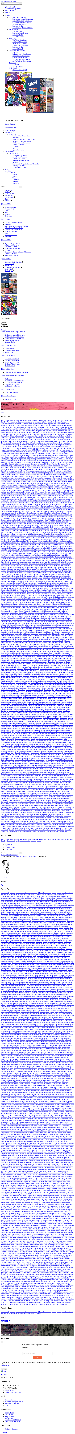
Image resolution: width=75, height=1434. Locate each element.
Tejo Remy (24, 597)
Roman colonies (17, 565)
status (49, 658)
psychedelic (69, 803)
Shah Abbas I (46, 698)
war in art (7, 506)
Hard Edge (21, 474)
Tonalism (3, 779)
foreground (7, 558)
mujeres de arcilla (41, 747)
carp (50, 709)
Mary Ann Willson (32, 828)
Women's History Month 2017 (56, 459)
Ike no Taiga (9, 735)
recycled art (25, 501)
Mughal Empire (29, 502)
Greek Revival (33, 543)
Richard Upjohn (6, 656)
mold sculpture (17, 621)
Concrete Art (46, 499)
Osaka (55, 768)
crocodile (36, 705)
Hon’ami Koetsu (43, 667)
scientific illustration (58, 625)
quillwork (32, 576)
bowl (54, 796)
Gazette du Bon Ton (30, 581)
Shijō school (33, 649)
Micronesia (15, 775)
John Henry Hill (37, 641)
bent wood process (37, 721)
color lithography (62, 466)
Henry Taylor (55, 677)
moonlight (57, 532)
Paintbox (68, 593)
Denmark (61, 697)
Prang (12, 753)
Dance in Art (57, 628)
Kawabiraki (41, 670)
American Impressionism (48, 424)
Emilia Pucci (34, 655)
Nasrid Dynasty (25, 753)
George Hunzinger (6, 597)
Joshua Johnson (26, 541)
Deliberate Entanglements (31, 669)
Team (14, 178)
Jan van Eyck (32, 504)
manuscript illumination (65, 438)
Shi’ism (66, 700)
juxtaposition (19, 592)
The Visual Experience (19, 40)
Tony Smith (14, 681)
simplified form (26, 602)
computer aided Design (8, 660)
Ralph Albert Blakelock (42, 805)
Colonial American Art (19, 490)
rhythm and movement (28, 550)
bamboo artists (68, 488)
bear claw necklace (59, 595)
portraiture (37, 424)
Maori (9, 718)
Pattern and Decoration (13, 583)
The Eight (46, 469)
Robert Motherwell (33, 614)
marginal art (44, 795)
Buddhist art (50, 751)
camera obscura (58, 630)
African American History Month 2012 (33, 537)
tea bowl (18, 635)
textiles (35, 436)
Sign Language (45, 826)
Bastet (3, 742)
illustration (36, 455)
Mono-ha (21, 751)
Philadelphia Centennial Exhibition (57, 590)
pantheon (10, 814)
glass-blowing (20, 586)
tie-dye (15, 639)
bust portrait (14, 495)
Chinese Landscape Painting (30, 630)
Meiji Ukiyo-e (14, 590)
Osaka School (11, 716)
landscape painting (56, 425)
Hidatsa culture (5, 590)
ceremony (34, 541)
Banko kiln (65, 784)
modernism (35, 432)
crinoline (39, 513)
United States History (55, 520)
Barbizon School (51, 604)
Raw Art (26, 795)
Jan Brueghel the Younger (47, 712)
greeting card (58, 670)
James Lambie (63, 749)
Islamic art (65, 424)
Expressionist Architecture (29, 789)
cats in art (58, 740)
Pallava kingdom (46, 742)
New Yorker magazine (53, 651)
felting (31, 639)
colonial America (55, 700)
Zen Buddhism (5, 443)
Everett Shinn (68, 809)
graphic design (30, 429)
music (63, 515)
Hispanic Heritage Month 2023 (36, 592)
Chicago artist (33, 606)
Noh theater (66, 711)
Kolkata (62, 709)
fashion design (5, 439)
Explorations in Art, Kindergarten (22, 19)
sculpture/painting (24, 739)
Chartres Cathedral (47, 756)
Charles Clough (55, 613)
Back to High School (8, 355)
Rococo (26, 445)
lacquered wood (53, 697)
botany (61, 739)
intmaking (29, 754)
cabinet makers (16, 754)
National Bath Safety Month (34, 690)
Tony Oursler (37, 635)
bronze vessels (65, 672)
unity (15, 485)
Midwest (23, 539)
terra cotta (49, 765)
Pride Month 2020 (57, 504)
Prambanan (63, 718)
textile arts (25, 462)
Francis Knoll (14, 613)
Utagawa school (67, 541)
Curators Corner (12, 571)
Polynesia (15, 718)
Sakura (65, 725)
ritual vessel (26, 672)
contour (7, 744)
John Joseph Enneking (32, 707)
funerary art (40, 438)
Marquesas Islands (35, 737)
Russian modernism (37, 534)
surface (67, 516)
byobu (7, 530)
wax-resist (42, 761)
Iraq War (34, 555)
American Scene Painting (65, 606)
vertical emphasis (14, 658)
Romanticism (13, 441)
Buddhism (19, 446)
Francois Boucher (43, 620)
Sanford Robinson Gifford (58, 551)
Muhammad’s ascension (8, 686)
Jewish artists (5, 445)
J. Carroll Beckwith (63, 719)
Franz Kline (4, 756)
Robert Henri (63, 758)
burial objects (70, 639)
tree (72, 460)
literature (8, 527)
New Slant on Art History (44, 466)
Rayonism (8, 550)
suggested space (62, 642)
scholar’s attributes (15, 730)
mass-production (9, 784)
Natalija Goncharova (29, 714)
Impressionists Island (57, 810)
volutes (48, 621)
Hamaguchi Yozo (44, 600)
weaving (61, 455)
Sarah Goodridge (44, 828)
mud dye (62, 761)
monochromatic (62, 497)
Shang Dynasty (26, 522)
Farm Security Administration (50, 583)
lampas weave (35, 753)
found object (14, 469)
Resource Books (17, 26)
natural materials (46, 635)
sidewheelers (11, 625)
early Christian (19, 784)
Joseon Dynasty (49, 506)
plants (57, 607)
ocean (11, 595)
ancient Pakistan (19, 767)
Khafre (48, 816)
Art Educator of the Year (54, 779)
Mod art (7, 753)
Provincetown (5, 536)
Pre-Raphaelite (36, 525)
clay (34, 660)
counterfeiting (39, 726)
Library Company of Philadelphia (41, 723)
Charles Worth (12, 765)
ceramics (23, 422)
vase (33, 602)
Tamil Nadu (19, 742)
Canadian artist (38, 567)
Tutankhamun (62, 770)
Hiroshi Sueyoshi (64, 793)
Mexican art (41, 518)
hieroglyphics (27, 487)
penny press (68, 637)
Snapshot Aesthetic (26, 488)
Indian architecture (43, 555)
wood (9, 681)
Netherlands (68, 515)
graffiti (20, 634)
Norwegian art (46, 536)
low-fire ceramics (26, 662)
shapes (3, 497)
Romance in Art (28, 607)
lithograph (69, 459)
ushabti (49, 802)
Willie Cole (17, 560)
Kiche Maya (29, 793)
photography (16, 422)
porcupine (41, 639)
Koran (38, 800)
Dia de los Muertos (16, 712)
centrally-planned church (38, 784)
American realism (14, 434)
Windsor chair (15, 744)
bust (65, 599)
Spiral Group (28, 483)
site (25, 735)
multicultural (46, 578)
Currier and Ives (31, 625)
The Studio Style (29, 611)
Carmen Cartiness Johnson (42, 677)
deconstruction (61, 768)
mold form (23, 812)
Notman (71, 819)
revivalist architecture (15, 823)
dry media (10, 770)
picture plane (29, 474)
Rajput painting (61, 518)
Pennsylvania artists (44, 807)
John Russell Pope (25, 723)
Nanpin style (10, 739)
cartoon (67, 674)
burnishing (19, 672)
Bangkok (42, 621)
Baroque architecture (19, 604)
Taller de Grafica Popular (32, 571)
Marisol (21, 821)
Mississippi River (20, 625)
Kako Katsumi (10, 672)
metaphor (34, 807)
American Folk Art (19, 532)
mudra (44, 751)
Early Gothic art (68, 756)
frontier (30, 691)
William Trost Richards (15, 782)
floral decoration (35, 586)
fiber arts (24, 425)
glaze (2, 639)
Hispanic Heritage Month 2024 (37, 779)
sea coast (40, 508)
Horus (19, 814)
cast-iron (14, 616)
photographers (5, 695)
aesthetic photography (39, 665)
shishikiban (56, 774)
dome (2, 669)
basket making (40, 674)
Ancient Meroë (19, 644)
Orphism (65, 494)
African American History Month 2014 (20, 756)
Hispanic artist (13, 464)
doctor (7, 648)
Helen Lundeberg (51, 660)
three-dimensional (47, 558)
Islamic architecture (18, 527)
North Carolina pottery (17, 795)
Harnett (46, 726)
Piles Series (41, 749)
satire (39, 453)
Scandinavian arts (68, 683)
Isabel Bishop (37, 821)
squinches (4, 702)
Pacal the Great (24, 700)
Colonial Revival (69, 753)
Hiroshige (62, 460)
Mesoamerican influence (63, 618)
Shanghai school (25, 628)
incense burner (31, 697)
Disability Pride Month (17, 651)
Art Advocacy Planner (19, 167)
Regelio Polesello (60, 772)
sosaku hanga (27, 473)
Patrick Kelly (5, 824)
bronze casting (14, 478)
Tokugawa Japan (25, 590)
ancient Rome (59, 487)
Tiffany (64, 714)
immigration (44, 683)
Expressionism (5, 448)
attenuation (4, 513)
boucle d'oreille (64, 765)
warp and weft (29, 663)
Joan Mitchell (69, 802)
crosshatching (33, 460)
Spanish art (65, 653)
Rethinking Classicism (30, 516)
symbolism (69, 441)
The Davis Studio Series (19, 42)
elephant (65, 695)
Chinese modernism (50, 576)
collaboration (39, 527)
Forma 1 (28, 807)
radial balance (12, 492)
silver (8, 807)
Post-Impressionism (23, 441)
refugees (30, 683)
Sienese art (14, 768)
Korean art (44, 429)
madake (69, 732)
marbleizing (15, 812)
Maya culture (12, 446)
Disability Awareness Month (9, 805)
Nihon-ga (30, 476)
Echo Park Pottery (19, 777)
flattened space (49, 585)
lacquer (61, 492)
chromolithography (20, 513)
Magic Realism (41, 590)
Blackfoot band (5, 821)
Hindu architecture (67, 592)
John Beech (49, 714)
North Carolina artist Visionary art (58, 691)
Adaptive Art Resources (19, 157)
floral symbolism (65, 569)
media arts (25, 548)
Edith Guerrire (53, 786)
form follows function (18, 558)
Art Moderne (51, 488)
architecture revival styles (51, 492)
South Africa (16, 627)
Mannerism (57, 511)
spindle (22, 744)
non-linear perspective (60, 732)
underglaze (4, 786)
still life (44, 422)
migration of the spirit (24, 802)
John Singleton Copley (53, 634)
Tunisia (10, 800)
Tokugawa (31, 726)
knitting (19, 639)
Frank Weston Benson (48, 550)
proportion (48, 623)
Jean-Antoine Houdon (45, 798)
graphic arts (49, 432)
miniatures (23, 467)
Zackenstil (8, 683)
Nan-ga (48, 539)
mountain (4, 557)
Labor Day (4, 446)
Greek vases (18, 772)
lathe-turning (25, 543)
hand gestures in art (68, 632)
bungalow (40, 809)
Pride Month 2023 (27, 814)
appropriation (10, 502)
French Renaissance (27, 695)
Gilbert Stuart (39, 553)
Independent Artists (46, 753)
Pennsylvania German (62, 782)
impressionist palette (16, 487)
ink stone (6, 730)
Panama (34, 548)
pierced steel (57, 800)
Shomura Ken (12, 786)
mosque (28, 588)
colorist (45, 467)
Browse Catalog (10, 124)
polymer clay (26, 686)
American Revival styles (34, 536)
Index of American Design (16, 707)
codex (24, 823)
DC (7, 723)
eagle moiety (12, 586)
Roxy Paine (9, 817)
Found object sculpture (67, 532)
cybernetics (61, 593)
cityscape (3, 504)
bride (24, 768)
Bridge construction (31, 716)
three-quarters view (35, 758)
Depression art (37, 718)
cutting (32, 620)
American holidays (49, 553)
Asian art (12, 420)
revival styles (54, 460)
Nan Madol (7, 775)
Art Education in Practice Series (22, 59)
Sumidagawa (49, 670)
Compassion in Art (23, 459)
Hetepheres (23, 816)
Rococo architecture (33, 621)
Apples (54, 544)
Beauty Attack (55, 534)
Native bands (51, 618)
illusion (64, 635)
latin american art (23, 438)
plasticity (12, 585)
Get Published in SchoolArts (21, 143)
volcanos (16, 770)
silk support (47, 609)
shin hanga (16, 455)
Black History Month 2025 (9, 803)
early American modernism (18, 448)
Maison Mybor (40, 714)
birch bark (48, 639)
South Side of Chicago (40, 658)
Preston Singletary (61, 485)
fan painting (16, 567)
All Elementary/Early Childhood (22, 28)
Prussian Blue (23, 613)
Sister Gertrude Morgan (30, 719)
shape (47, 478)
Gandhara (50, 732)
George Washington (66, 534)
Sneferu (17, 816)
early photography (54, 478)
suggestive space (31, 604)
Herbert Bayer (37, 751)
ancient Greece (9, 772)
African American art (44, 420)
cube (2, 697)
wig (53, 560)
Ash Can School (61, 448)
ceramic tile (36, 520)
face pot (51, 646)
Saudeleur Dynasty (39, 814)
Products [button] (7, 15)
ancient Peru (24, 480)
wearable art (21, 504)
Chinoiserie (9, 777)
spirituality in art (8, 525)
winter (54, 448)
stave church (57, 784)
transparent (56, 676)
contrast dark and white (55, 683)
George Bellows (17, 497)
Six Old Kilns (16, 809)
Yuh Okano (15, 574)
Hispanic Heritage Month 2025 (29, 831)
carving (59, 474)
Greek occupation (29, 767)
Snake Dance (39, 728)
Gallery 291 (35, 523)
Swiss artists (68, 506)
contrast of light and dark (25, 485)
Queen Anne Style (57, 753)
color (24, 429)
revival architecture (21, 579)
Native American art (28, 424)
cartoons (41, 543)
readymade (10, 560)
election (3, 777)
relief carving (11, 700)
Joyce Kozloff (50, 740)
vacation (40, 606)
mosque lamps (16, 721)
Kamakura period (64, 824)
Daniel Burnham (14, 723)
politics (3, 532)
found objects (11, 599)
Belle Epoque (48, 763)
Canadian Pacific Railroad (54, 819)
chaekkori (25, 730)
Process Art (61, 464)
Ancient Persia (31, 679)
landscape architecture (18, 511)
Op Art (22, 445)
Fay (20, 655)
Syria (71, 719)
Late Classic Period (16, 501)
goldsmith (67, 641)
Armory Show (40, 569)
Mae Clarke (4, 707)
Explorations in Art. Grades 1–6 (14, 337)
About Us (12, 173)
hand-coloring (45, 525)
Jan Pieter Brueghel (42, 746)
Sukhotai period (65, 621)
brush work (67, 469)
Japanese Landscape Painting (24, 457)
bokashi (17, 831)
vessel (51, 529)
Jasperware (17, 817)
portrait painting (39, 457)
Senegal (25, 684)
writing (51, 800)
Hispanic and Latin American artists (21, 431)
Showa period (39, 768)
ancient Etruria (5, 826)
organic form (27, 518)
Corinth (31, 772)
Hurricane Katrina (67, 693)
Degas (62, 723)
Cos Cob (27, 711)
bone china (34, 819)
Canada (30, 567)
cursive (44, 733)
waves (10, 632)
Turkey (32, 698)
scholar (69, 478)
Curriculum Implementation (20, 56)
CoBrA (47, 814)
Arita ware (41, 676)
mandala (27, 737)
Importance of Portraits (8, 467)
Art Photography (53, 523)
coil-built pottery (6, 593)
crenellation (47, 810)
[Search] (20, 187)
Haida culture (27, 555)
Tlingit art (38, 550)
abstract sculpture (38, 471)
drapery (15, 523)
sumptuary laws (16, 726)
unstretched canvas (6, 670)
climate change (10, 592)
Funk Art (46, 711)
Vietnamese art (50, 485)
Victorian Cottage (11, 690)
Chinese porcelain (13, 646)
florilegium (25, 606)
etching (53, 513)
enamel (65, 630)
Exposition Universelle (30, 709)
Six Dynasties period (14, 789)
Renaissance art (64, 453)
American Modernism (16, 429)
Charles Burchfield (16, 676)
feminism (68, 814)
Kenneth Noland (66, 578)
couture (48, 537)
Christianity (4, 604)
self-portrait (18, 436)
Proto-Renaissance (6, 737)
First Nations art (57, 431)
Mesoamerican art (25, 427)
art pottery (69, 467)
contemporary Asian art (52, 439)
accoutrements (29, 558)
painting (53, 420)
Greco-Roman (5, 578)
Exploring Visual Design (20, 33)
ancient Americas (45, 455)
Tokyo (55, 606)
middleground (60, 684)
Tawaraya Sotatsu (65, 667)
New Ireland (64, 751)
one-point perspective (26, 455)
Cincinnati (27, 781)
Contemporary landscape (8, 534)
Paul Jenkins (4, 555)
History (14, 176)
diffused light (68, 651)
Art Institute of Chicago (56, 599)
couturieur (67, 730)
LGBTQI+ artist (53, 427)
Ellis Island (36, 683)
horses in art (62, 525)
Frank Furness (62, 716)
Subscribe (15, 137)
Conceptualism (50, 480)
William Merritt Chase (52, 758)
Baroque (62, 439)
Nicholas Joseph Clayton (66, 807)
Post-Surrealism (41, 660)
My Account (10, 10)
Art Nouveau (44, 446)
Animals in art (5, 478)
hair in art (68, 567)
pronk (17, 691)
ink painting (46, 508)
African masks (40, 532)
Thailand (36, 618)
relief (29, 534)
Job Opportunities (10, 207)
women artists (5, 420)
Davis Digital (10, 7)
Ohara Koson (42, 830)
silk (62, 700)
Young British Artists (33, 546)
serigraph (44, 544)
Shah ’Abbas (22, 702)
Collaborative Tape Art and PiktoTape (16, 372)
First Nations (41, 441)
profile (43, 758)
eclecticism (43, 618)
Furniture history (62, 597)
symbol (15, 751)
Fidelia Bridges (56, 781)
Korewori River (10, 798)
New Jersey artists (53, 760)
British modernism (44, 495)
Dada (38, 488)
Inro (22, 726)
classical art (69, 495)
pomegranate (5, 823)
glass (45, 543)
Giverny (50, 628)
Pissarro (57, 564)
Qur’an (40, 578)
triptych (55, 593)
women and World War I (62, 602)
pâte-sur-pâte (21, 791)
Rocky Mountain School (50, 494)
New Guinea (19, 798)
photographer (53, 469)
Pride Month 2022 (67, 823)
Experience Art (17, 31)
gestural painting (65, 457)
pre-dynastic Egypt (41, 760)
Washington (55, 658)
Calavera (24, 712)
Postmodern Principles (31, 830)
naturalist (44, 574)
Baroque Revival (43, 655)
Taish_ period (48, 768)
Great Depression (26, 452)
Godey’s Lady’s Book (26, 704)
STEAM (35, 450)
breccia (54, 702)
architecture (57, 422)
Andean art (40, 497)
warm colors (14, 474)
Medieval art (9, 642)
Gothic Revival (5, 471)
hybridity (42, 831)
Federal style (40, 767)
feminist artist (37, 774)
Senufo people (51, 705)
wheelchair (63, 677)
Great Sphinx (41, 816)
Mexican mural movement (37, 564)
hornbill (30, 705)
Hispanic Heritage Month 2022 (58, 555)
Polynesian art (54, 737)
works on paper (59, 527)
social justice (22, 464)
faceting (44, 662)
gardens (58, 522)
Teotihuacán (62, 803)
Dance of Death (50, 791)
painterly (3, 460)
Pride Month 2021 (6, 627)
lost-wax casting (6, 796)
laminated (47, 721)
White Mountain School (40, 646)
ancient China (37, 648)
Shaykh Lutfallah (32, 702)
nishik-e (66, 600)
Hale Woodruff (51, 830)
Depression (4, 620)
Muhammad (65, 800)
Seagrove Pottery (53, 793)
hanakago (39, 733)
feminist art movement (14, 452)
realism (39, 422)
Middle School (13, 29)
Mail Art (21, 711)
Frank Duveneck (64, 681)
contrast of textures (35, 565)
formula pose (10, 641)
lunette (18, 800)
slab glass (9, 693)
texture (56, 445)
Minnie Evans (5, 795)
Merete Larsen (29, 677)
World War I (49, 516)
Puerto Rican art (13, 518)
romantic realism (16, 471)
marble (62, 583)
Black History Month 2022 (9, 674)
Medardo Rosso (55, 686)
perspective (4, 586)
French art (55, 464)
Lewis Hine (4, 572)
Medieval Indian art (35, 742)
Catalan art (63, 611)
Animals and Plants (61, 480)
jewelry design (5, 791)
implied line (61, 579)
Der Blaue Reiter (23, 649)
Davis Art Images (10, 130)
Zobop (56, 749)
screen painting (49, 487)
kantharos (40, 772)
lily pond (68, 746)
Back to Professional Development (13, 375)
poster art (3, 474)
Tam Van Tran (67, 747)
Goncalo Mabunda (26, 627)
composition (19, 660)
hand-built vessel (37, 662)
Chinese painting (59, 473)
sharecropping (5, 712)
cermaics (65, 669)
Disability (12, 830)
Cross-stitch (55, 723)
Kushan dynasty (18, 719)
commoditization (6, 728)
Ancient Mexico (16, 541)
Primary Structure (21, 614)
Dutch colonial (54, 621)
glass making (31, 812)
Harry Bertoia (5, 562)
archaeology (16, 637)
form (71, 457)
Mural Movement (13, 581)
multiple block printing (30, 670)
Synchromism (33, 495)
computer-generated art (65, 572)
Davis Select (12, 63)
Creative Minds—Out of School (14, 338)
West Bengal (56, 709)
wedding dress (46, 513)
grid (26, 504)
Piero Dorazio (14, 807)
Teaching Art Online (18, 166)
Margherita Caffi (51, 632)
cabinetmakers (14, 536)
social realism (66, 450)
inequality (53, 588)
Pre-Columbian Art (54, 467)
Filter (2, 412)
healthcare (17, 539)
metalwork (24, 450)
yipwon (26, 798)
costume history (22, 765)
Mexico (26, 453)
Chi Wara (4, 560)
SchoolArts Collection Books (21, 141)
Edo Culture (45, 737)
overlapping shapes (61, 581)
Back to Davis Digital (9, 396)
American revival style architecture (29, 681)
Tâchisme (69, 635)
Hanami (70, 725)
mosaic (60, 494)
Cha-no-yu (19, 733)
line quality (61, 495)
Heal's (52, 649)
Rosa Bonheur (61, 705)
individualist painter (7, 628)
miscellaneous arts (15, 424)
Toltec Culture (19, 830)
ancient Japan (59, 600)
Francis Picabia (41, 625)
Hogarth (69, 737)
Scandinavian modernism (32, 616)
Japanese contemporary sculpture (11, 630)
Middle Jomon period (64, 660)
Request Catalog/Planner (13, 9)
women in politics (47, 774)
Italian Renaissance (67, 628)
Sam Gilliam (44, 520)
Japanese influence (37, 588)
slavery (3, 502)
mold (43, 642)
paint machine (59, 816)
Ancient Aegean (59, 674)
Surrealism (62, 441)
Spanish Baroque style (19, 632)
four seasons (9, 499)
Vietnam (16, 642)
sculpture (66, 420)
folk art (46, 436)
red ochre (14, 705)
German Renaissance (18, 620)
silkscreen (36, 490)
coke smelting (20, 716)
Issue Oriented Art (46, 453)
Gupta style (44, 616)
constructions (8, 639)
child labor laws (48, 606)
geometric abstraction (49, 509)
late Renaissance (6, 483)
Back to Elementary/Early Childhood (13, 332)
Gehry (13, 760)
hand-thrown (31, 760)
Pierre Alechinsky (29, 824)
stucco (17, 700)
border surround (38, 695)
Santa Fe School (6, 516)
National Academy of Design (22, 693)
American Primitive (14, 488)
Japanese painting (12, 460)
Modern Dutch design (7, 714)
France (19, 522)
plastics (3, 642)
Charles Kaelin (30, 632)
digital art (26, 506)
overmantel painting (7, 655)
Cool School (12, 614)
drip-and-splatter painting (43, 823)
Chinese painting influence (29, 578)
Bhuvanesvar (56, 742)
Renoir (52, 600)
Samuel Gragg (55, 718)
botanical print (5, 606)
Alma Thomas (34, 557)
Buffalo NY (43, 732)
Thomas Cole (46, 551)
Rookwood (14, 506)
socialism (13, 653)
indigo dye (19, 761)
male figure (15, 481)
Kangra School (44, 735)
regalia (25, 697)
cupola (53, 656)
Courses (14, 52)
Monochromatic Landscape (18, 476)
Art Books (15, 64)
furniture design (40, 439)
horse (40, 698)
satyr (35, 772)
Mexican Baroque (26, 740)
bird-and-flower (17, 553)
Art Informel (26, 497)
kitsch (66, 726)
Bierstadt (17, 753)
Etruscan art (13, 826)
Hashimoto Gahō (16, 593)
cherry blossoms (6, 726)
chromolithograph (20, 551)
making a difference (43, 649)
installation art (48, 434)
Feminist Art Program (26, 646)
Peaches (47, 676)
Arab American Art (61, 831)
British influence (61, 513)
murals (55, 466)
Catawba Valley (59, 646)
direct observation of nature (64, 553)
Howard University (58, 637)
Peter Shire (35, 777)
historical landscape (18, 623)
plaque (35, 796)
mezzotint (16, 525)
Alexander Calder (51, 597)
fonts (24, 592)
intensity (5, 518)
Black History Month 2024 (22, 746)
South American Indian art (44, 579)
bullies (11, 740)
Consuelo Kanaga (29, 527)
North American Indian (38, 478)
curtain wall (41, 789)
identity (57, 506)
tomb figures (39, 530)
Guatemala (37, 515)
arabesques (26, 698)
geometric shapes (6, 481)
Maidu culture (31, 674)
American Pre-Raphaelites (9, 588)
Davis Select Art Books (12, 392)
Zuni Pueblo (53, 735)
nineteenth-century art (57, 543)
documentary (33, 453)
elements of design (34, 817)
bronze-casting (5, 607)
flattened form (59, 488)
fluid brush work (44, 529)
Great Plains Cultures (33, 826)
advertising (20, 466)
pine (34, 793)
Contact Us (9, 12)
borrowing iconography (42, 812)
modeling (68, 543)
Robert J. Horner (6, 754)
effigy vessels (32, 579)
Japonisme (33, 497)
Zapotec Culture (45, 803)
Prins (53, 662)
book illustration (19, 502)
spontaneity (9, 532)
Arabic (20, 768)
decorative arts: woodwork (60, 627)
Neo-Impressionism (44, 460)
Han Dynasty (35, 739)
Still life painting (59, 432)
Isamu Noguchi (31, 800)
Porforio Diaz (59, 791)
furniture (64, 431)
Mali (12, 516)
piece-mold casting (54, 672)
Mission (14, 174)
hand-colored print (67, 702)
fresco (47, 564)
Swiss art (49, 625)
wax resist (34, 653)
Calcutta (68, 709)
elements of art (60, 544)
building (12, 578)
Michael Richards (10, 665)
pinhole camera (47, 648)
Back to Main (6, 204)
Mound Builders (22, 705)
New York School (25, 443)
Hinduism (6, 434)
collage (12, 439)
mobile (30, 751)
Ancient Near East (56, 821)
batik (47, 761)
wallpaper (46, 607)
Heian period (21, 515)
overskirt (61, 730)
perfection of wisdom (18, 725)
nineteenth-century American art (11, 509)
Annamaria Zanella (57, 641)
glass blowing (19, 529)
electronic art (44, 572)
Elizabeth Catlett (59, 649)
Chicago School (6, 511)
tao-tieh (21, 770)
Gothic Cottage (38, 810)
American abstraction (17, 453)
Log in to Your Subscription (21, 136)
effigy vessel (59, 662)
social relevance (55, 499)
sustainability (5, 548)
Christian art (34, 634)
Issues (14, 148)
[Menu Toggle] (15, 1)
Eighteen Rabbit (59, 728)
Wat (71, 621)
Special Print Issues (18, 150)
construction (64, 499)
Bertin (59, 735)
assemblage (64, 446)
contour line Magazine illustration (27, 749)
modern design (5, 469)
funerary (20, 506)
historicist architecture (7, 816)
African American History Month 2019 (13, 677)
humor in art (68, 546)
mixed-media (42, 480)
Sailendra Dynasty (41, 679)
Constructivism (22, 546)
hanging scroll (33, 480)
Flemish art (8, 494)
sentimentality (48, 767)
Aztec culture (46, 821)
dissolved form (5, 653)
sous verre (68, 684)
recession (68, 705)
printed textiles (5, 634)
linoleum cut (21, 571)
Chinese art (30, 425)
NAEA (15, 564)
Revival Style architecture (18, 679)
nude (13, 635)
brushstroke (4, 455)
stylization (56, 765)
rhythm (27, 511)
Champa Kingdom (28, 782)
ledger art (46, 704)
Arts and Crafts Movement (39, 427)
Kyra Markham (23, 667)
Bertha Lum (46, 613)
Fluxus (30, 667)
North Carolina (24, 576)
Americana (52, 452)
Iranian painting (66, 560)
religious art (17, 537)
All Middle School (18, 36)
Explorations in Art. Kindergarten (15, 335)
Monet (3, 494)
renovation (18, 760)
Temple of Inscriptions (58, 698)
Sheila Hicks (17, 597)
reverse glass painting (35, 684)
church (10, 604)
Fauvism (62, 467)
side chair (44, 697)
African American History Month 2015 (23, 656)
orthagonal (10, 569)
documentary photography (31, 446)
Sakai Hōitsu (31, 481)
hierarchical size (6, 768)
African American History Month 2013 (51, 557)
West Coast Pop (24, 572)
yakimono (62, 789)
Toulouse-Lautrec (34, 803)
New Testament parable (40, 691)
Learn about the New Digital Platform (24, 139)
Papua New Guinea (55, 655)
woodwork (38, 499)
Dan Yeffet (58, 693)
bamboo (52, 522)
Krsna (58, 588)
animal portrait (69, 625)
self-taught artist (53, 436)
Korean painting (45, 730)
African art (17, 425)
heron (26, 726)
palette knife (26, 634)
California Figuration (30, 651)
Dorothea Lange (6, 616)
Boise (50, 795)
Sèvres (32, 791)
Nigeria (25, 567)
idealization (41, 474)
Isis (67, 812)
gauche (58, 644)
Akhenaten (4, 581)
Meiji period (40, 504)
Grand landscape (61, 712)
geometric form (56, 635)
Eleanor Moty (24, 574)
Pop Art (32, 439)
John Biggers (43, 523)
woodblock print (46, 431)
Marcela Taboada (52, 747)
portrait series (54, 807)
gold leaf (9, 459)
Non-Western (9, 539)
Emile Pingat (31, 765)
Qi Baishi (16, 628)
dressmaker (54, 730)
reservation (41, 595)
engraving (33, 506)
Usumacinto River (44, 700)
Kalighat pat (4, 711)
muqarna (10, 702)
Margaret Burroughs (26, 658)
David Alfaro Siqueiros (31, 770)
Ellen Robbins (22, 826)
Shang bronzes (44, 672)
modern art (16, 499)
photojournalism (34, 562)
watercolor (49, 422)
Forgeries (46, 588)
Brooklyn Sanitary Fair (15, 688)
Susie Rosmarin (28, 660)
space (41, 492)
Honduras (46, 728)
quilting (21, 581)
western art (47, 471)
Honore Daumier (6, 490)
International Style (58, 476)
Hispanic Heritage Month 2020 (62, 777)
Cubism (38, 429)
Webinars (15, 162)
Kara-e (17, 739)
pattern (40, 450)
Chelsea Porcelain (6, 763)
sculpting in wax (66, 686)
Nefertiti (62, 607)
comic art (47, 522)
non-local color (49, 569)
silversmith (42, 502)
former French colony (49, 684)
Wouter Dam (19, 714)
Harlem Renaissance (51, 438)
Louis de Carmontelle (56, 620)
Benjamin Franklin (58, 798)
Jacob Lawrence (57, 823)
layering (62, 506)
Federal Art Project (56, 508)
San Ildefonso (30, 728)
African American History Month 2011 (50, 541)
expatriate (54, 716)
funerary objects (29, 644)
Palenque (53, 537)
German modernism (55, 501)
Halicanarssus (61, 721)
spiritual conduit (62, 796)
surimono (20, 492)
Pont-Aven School (56, 826)
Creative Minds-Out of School (21, 22)
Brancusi (3, 739)
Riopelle (3, 809)
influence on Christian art (57, 812)
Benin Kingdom (28, 796)
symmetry (9, 553)
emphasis (43, 539)
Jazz (70, 695)
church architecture (40, 663)
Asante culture (13, 802)
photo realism (18, 516)
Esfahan (15, 702)
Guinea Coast (42, 796)
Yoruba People (36, 583)
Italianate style (66, 501)
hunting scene (28, 623)
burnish (24, 760)
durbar (49, 781)
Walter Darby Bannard (66, 760)
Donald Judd (57, 714)
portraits (59, 424)
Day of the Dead (39, 791)
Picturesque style (58, 767)
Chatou (9, 812)
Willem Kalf (4, 691)
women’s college (6, 704)
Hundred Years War (53, 707)
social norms (9, 621)
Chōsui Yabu (66, 670)
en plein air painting (14, 450)
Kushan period (9, 767)
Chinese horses (66, 740)
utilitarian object (64, 586)
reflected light (5, 595)
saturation (17, 569)
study (54, 516)
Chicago (3, 480)
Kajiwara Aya (16, 550)
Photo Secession (39, 782)
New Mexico (15, 728)
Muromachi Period (12, 779)
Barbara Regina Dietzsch (42, 644)
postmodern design (62, 537)
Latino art (51, 616)
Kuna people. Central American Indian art (28, 599)
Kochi (24, 621)
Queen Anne (21, 690)
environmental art (22, 534)
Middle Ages (23, 642)
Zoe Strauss (68, 473)
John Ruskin (28, 641)
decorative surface (24, 478)
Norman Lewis (63, 828)
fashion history (58, 502)
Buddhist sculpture (58, 546)
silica (53, 802)
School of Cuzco (17, 697)
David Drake (66, 821)
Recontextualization (25, 805)
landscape (60, 420)
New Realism (49, 571)
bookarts (33, 466)
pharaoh (39, 581)
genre (31, 436)
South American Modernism (38, 628)
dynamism (22, 807)
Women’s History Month (42, 425)
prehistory (52, 607)
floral (8, 474)
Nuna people (43, 705)
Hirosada (3, 716)
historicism (38, 558)
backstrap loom (45, 586)
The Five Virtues (66, 735)
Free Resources (13, 153)
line (69, 431)
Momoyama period (39, 623)
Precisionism (11, 529)
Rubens (33, 746)
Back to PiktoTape (8, 369)
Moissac (3, 758)
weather (66, 455)
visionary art (18, 439)
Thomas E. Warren (6, 684)
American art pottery (63, 775)
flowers (59, 450)
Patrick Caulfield (26, 721)
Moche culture (38, 509)
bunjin (56, 733)
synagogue (4, 800)
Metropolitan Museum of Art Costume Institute (55, 565)
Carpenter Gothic (15, 810)
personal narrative (50, 518)
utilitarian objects (36, 693)
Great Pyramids (32, 816)
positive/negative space (23, 653)
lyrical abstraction (23, 495)
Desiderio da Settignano (21, 758)
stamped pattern (54, 761)
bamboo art (19, 607)
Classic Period (33, 700)
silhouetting (15, 704)
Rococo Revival (36, 551)
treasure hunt (61, 795)
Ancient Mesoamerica (36, 763)
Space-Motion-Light (36, 711)
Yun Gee (16, 655)
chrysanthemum (32, 809)
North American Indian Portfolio (27, 595)
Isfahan (3, 551)
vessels (55, 579)
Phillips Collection (46, 637)
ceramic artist (39, 434)
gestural (14, 459)
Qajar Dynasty (54, 828)
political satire (54, 525)
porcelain (40, 436)
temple (36, 474)
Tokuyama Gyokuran (55, 711)
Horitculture (4, 740)
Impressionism (5, 425)
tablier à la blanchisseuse (64, 763)
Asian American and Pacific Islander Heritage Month (51, 481)
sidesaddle (20, 669)
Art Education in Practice (12, 386)
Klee (68, 744)
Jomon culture (57, 558)
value (49, 543)
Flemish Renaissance (36, 511)
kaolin (28, 791)
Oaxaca (60, 747)
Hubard (27, 620)
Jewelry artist (36, 452)
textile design (43, 614)
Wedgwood (24, 817)
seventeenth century (16, 562)
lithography (23, 434)
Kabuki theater (22, 674)
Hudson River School (7, 436)
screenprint (29, 490)
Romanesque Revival (66, 588)
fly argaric (11, 644)
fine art (30, 450)
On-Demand (8, 379)
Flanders (18, 578)
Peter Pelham (37, 756)
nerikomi (45, 793)
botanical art (48, 504)
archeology (9, 564)
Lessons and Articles (18, 159)
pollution (45, 581)
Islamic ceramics (18, 670)
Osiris (15, 814)
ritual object (60, 704)
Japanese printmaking (65, 445)
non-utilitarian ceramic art (47, 725)
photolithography (12, 544)
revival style (21, 718)
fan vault (55, 817)
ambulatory (13, 791)
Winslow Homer (17, 473)
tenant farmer (70, 614)
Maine (66, 527)
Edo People (69, 795)
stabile (26, 751)
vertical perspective (10, 669)
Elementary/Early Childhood (17, 17)
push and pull (49, 532)
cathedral (18, 686)
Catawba (39, 793)
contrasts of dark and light (26, 544)
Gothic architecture (68, 558)
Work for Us (16, 181)
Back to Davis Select (8, 389)
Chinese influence (6, 574)
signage (58, 702)
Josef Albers (54, 803)
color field (28, 432)
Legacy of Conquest (61, 539)
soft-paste (14, 819)
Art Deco (15, 494)
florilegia (53, 644)
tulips (65, 739)
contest (55, 795)
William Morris (39, 602)
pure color (30, 494)
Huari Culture (47, 641)
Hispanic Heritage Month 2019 (51, 515)
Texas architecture (60, 688)
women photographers (60, 434)
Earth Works (44, 681)
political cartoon (11, 522)
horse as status (54, 739)
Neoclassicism (14, 443)
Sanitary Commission (28, 688)
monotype (51, 581)
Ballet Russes (11, 557)
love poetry (50, 733)
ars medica (25, 562)
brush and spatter (23, 803)
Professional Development (17, 50)
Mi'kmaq (54, 639)
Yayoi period (32, 733)
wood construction (38, 754)
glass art (63, 511)
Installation (4, 462)
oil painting (33, 441)
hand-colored (32, 597)
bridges (49, 716)
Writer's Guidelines (18, 145)
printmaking (34, 420)
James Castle (62, 523)
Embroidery (41, 516)
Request (3, 330)
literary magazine (17, 747)
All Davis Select (17, 66)
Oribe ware (31, 788)
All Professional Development (21, 61)
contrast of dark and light (51, 457)
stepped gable (16, 732)
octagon (40, 702)
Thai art (49, 546)
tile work (23, 800)
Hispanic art (44, 452)
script (42, 800)
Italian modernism (22, 786)
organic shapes (64, 536)
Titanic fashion (54, 586)
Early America (20, 557)
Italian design (13, 663)
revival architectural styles (14, 788)
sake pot (50, 777)
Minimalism (31, 434)
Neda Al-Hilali (44, 669)
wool (22, 737)
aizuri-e (59, 632)
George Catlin (37, 494)
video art (68, 460)
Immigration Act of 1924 (19, 683)
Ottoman (13, 607)
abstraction (26, 420)
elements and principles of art (28, 775)
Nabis (33, 805)
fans (39, 719)
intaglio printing (12, 504)
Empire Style (60, 726)
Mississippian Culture (50, 497)
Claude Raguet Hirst (27, 618)
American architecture (14, 462)
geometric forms (56, 609)
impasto (28, 551)
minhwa (30, 730)
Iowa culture (49, 595)
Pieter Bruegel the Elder (30, 676)
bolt (37, 761)
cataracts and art (53, 681)
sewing (64, 574)
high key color (37, 593)
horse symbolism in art (15, 774)
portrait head (39, 576)
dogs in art (33, 590)
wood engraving (51, 592)
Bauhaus (61, 436)
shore (15, 595)
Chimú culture (28, 821)
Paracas (59, 592)
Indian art (17, 427)
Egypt (62, 651)
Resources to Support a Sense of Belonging (25, 164)
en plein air (54, 483)
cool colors (39, 469)
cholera (23, 754)
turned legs (27, 744)
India (21, 555)
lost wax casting (14, 711)
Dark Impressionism (38, 473)
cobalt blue (50, 445)
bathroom (69, 688)
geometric (63, 742)
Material (56, 616)
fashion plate (22, 494)
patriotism (58, 560)
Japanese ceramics (61, 471)
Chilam (39, 697)
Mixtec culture (31, 823)
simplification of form (55, 669)
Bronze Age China (27, 648)
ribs (10, 819)
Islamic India (17, 737)
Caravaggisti (14, 634)
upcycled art (48, 562)
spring (20, 469)
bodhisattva (10, 485)
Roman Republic (40, 765)
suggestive (52, 726)
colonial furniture (43, 744)
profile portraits (5, 676)
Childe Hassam (31, 513)
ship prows (49, 784)
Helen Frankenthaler (35, 574)
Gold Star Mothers (65, 658)
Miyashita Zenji (30, 725)
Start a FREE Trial (10, 399)
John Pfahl (44, 546)
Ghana (14, 749)
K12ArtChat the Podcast (12, 243)
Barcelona (48, 611)
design (12, 425)
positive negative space (35, 613)
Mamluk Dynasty (6, 721)
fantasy (46, 501)
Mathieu (8, 809)
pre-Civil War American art (57, 744)
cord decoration (15, 662)
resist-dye (25, 639)
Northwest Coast (30, 532)
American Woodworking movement (54, 530)
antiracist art (22, 536)
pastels (70, 481)
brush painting (21, 588)
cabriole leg (8, 565)
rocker (37, 600)
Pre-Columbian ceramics (61, 529)
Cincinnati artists (51, 567)
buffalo (57, 690)
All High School (17, 49)
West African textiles (29, 761)
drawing (69, 434)
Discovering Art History (19, 43)
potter (49, 544)
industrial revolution (27, 810)
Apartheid (62, 707)
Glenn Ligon (23, 691)
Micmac (35, 639)
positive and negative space (9, 438)
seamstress (4, 765)
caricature (66, 663)
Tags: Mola (45, 599)
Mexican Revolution (25, 523)
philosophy (12, 781)
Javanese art (16, 543)
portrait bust (21, 663)
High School (12, 38)
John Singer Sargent (39, 485)
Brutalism (8, 497)
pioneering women (35, 459)
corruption (36, 732)
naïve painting (33, 798)
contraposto (42, 634)
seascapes (27, 466)
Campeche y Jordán (11, 546)
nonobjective (31, 448)
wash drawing (16, 600)
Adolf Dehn (47, 809)
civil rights (8, 473)
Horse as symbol (44, 739)
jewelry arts (23, 499)
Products (7, 192)
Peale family (49, 502)
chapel (52, 805)
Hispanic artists (29, 585)
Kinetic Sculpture (62, 830)
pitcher (66, 585)
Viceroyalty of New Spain (22, 609)
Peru (36, 620)
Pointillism (69, 530)
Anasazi (11, 824)
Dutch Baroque (69, 492)
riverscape (64, 478)
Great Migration (36, 560)
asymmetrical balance (51, 441)
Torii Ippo (12, 733)
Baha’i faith (29, 718)
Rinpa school (54, 495)
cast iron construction (37, 522)
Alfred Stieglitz (60, 614)
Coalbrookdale (41, 716)
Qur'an (46, 800)
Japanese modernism (29, 469)
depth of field (12, 761)
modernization (30, 768)
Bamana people (26, 560)
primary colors (48, 473)
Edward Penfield (39, 611)
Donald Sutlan (19, 585)
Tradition (9, 567)
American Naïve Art (7, 537)
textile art (49, 448)
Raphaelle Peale (16, 602)
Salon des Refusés (6, 747)
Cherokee (68, 728)
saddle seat (34, 744)
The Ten (57, 569)
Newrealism (20, 616)
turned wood (69, 634)
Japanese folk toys (15, 606)
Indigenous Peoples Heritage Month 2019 (20, 520)
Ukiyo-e (9, 422)
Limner (45, 511)
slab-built (70, 551)
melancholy (37, 544)
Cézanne (3, 571)
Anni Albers (8, 697)
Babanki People (37, 627)
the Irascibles (63, 737)
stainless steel (47, 702)
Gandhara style (19, 641)
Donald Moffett (10, 709)
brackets (6, 658)
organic (70, 726)
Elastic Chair (47, 718)
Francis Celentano (6, 749)
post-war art (57, 571)
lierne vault (61, 665)
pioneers (9, 600)
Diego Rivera (41, 651)
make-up (24, 788)
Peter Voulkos (43, 777)
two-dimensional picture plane (65, 550)
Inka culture (13, 548)
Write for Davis (9, 209)
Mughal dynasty (10, 742)
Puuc (71, 674)
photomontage (10, 551)
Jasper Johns (52, 614)
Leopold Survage (40, 788)
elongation (58, 574)
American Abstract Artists (28, 569)
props (56, 805)
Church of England (57, 809)
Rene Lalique (69, 789)
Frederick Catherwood (14, 618)
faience (3, 583)
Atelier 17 (68, 607)
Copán (52, 728)
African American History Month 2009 (15, 828)
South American (47, 560)
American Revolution (12, 576)
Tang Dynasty (10, 579)
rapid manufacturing (48, 693)
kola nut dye (69, 761)
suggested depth (38, 609)
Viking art (27, 784)
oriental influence (34, 572)
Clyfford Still (15, 821)
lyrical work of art (47, 593)
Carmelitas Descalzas (7, 609)
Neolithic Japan (5, 662)
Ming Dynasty (50, 831)
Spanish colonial (32, 467)
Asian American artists (49, 450)
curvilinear (4, 688)
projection (34, 518)
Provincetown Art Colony (31, 492)
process (42, 562)
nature (23, 432)
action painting (60, 452)
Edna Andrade (49, 749)
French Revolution (27, 471)
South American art (68, 648)
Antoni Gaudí (56, 611)
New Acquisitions (48, 695)
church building (49, 754)
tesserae (66, 798)
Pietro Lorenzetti (69, 767)
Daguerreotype (66, 571)
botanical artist (13, 530)
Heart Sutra (4, 725)
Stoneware (57, 446)
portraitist (13, 515)
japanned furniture (6, 635)
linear (72, 672)
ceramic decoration (25, 525)
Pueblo (53, 471)
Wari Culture (40, 506)
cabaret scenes (5, 810)
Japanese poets (29, 515)
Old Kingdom (23, 779)
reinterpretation (49, 789)
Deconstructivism (6, 623)
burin (9, 620)
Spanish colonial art (34, 462)
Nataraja (25, 742)
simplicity (27, 529)
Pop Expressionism (50, 775)
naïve (23, 774)
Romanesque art (58, 756)
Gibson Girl (44, 719)
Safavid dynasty (14, 445)
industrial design (40, 448)
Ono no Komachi (18, 735)
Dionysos (26, 772)
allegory (7, 495)
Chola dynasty (16, 648)
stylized (71, 765)
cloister (60, 817)
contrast (69, 511)
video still (70, 581)
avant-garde (22, 481)
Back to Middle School (9, 345)
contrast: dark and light (44, 483)
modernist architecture (46, 630)
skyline (50, 746)
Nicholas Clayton (49, 690)
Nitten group (59, 725)
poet (30, 548)
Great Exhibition (18, 684)
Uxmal (62, 616)
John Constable (55, 578)
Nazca (43, 571)
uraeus (33, 802)
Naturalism (47, 534)
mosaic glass (60, 567)
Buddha (65, 557)
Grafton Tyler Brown (66, 676)
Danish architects (6, 732)
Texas (56, 789)
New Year (56, 453)
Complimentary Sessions (20, 57)
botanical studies (14, 555)
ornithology (42, 707)
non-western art (53, 429)
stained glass (60, 516)
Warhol (27, 557)
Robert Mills (19, 709)
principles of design (46, 817)
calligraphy (17, 432)
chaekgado (36, 730)
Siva (10, 648)
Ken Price (28, 777)
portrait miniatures (68, 508)
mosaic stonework (51, 665)
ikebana (35, 667)
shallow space (41, 604)
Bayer (68, 712)
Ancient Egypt (36, 431)
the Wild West (69, 690)
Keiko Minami (59, 585)
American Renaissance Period (42, 476)
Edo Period (25, 436)
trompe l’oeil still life (17, 483)
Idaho (39, 795)
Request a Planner (10, 127)
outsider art (33, 795)
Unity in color (30, 539)
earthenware (16, 480)
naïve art (60, 469)
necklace (33, 686)
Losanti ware (20, 781)
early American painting (48, 462)
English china (22, 819)
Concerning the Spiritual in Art (48, 770)
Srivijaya (50, 679)
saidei (37, 725)
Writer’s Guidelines (11, 231)
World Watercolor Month (64, 509)
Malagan (57, 751)
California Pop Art (33, 712)
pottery (17, 467)
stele (51, 676)
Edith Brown (32, 786)
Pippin (50, 662)
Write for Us (16, 180)
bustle (34, 483)
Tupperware (31, 642)
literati (36, 502)
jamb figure (9, 758)
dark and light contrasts (36, 501)
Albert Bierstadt (38, 704)
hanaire (25, 733)
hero (18, 665)
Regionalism (59, 695)
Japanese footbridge (59, 746)
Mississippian (42, 819)
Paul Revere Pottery (43, 786)
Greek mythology (49, 772)
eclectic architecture (33, 735)
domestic (3, 569)
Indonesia (9, 719)
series (52, 539)
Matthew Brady (51, 788)
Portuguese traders (16, 796)
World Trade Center (26, 665)
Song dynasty (5, 649)
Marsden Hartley (49, 527)
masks (20, 518)
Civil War (43, 488)
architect (3, 553)
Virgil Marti (16, 740)
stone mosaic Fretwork (39, 740)
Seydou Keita (62, 805)
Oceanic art (42, 432)
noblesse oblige (61, 576)
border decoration (57, 623)
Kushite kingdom (41, 802)
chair (7, 663)
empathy (43, 459)
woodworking (5, 613)
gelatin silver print (31, 464)
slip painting (53, 704)
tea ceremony (34, 529)
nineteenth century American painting (25, 508)
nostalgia (3, 567)
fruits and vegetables (27, 509)
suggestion (31, 499)
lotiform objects (60, 802)
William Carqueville (29, 747)
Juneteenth (55, 562)
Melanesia (64, 564)
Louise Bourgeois (26, 635)
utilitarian (38, 642)
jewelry (44, 445)
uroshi (62, 634)
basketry (3, 459)
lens (6, 761)
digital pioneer (53, 572)
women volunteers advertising (45, 688)
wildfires (62, 690)
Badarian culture (15, 695)
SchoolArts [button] (8, 132)
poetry (10, 455)
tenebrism (71, 480)
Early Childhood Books (19, 24)
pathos (66, 788)
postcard (66, 623)
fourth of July (13, 667)
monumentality (5, 487)
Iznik (14, 800)
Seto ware (24, 809)
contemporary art (31, 422)
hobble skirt (58, 663)
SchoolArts (12, 134)
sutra (9, 725)
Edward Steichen (49, 782)
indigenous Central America (20, 763)
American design (51, 474)
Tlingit (27, 586)
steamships (9, 698)
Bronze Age (49, 642)
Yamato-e (51, 446)
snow (19, 460)
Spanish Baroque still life (52, 548)
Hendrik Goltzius (43, 709)
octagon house (60, 656)
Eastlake (3, 690)
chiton (3, 761)
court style (68, 595)
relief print (68, 436)
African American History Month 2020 (51, 490)
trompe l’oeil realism (35, 445)
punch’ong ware (69, 723)
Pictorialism (54, 455)
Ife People (49, 796)
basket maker (5, 733)
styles (2, 767)
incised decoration (6, 637)
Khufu (52, 816)
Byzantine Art (50, 674)
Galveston (26, 565)
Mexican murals (27, 593)
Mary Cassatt (53, 719)
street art (19, 548)
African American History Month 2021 (49, 653)
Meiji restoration (23, 564)
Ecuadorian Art (19, 824)
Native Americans (39, 585)
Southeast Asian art (7, 543)
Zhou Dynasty (34, 672)
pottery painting (49, 602)
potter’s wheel (24, 637)
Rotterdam (12, 691)
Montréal (65, 819)
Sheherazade (51, 663)
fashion (56, 443)
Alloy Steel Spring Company (63, 754)
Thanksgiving (5, 501)
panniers (29, 732)
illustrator (51, 511)
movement (26, 439)
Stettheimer (29, 774)
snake (34, 488)
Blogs (6, 169)
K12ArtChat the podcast (20, 155)
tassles (54, 763)
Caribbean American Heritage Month (47, 824)
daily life (71, 499)
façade (37, 539)
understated (59, 788)
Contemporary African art (27, 530)
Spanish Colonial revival (57, 814)
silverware (53, 721)
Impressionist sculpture (43, 686)
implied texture (47, 627)
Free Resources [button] (9, 152)
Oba (44, 567)
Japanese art (19, 420)
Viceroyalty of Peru (29, 553)
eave (2, 658)
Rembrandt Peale (67, 655)
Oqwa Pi (22, 728)
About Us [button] (8, 171)
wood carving (14, 649)
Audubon (52, 564)
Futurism (40, 467)
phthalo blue (9, 751)
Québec (22, 793)
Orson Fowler (69, 656)
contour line (4, 432)
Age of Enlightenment (63, 604)
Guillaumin (40, 775)
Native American (64, 443)
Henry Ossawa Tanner (16, 611)
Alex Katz (69, 714)
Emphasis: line (37, 607)
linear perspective (68, 502)
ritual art (3, 641)
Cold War (12, 831)
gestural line (25, 460)
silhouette (9, 480)
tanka (60, 733)
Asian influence (57, 648)
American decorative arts (43, 656)
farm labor (40, 548)
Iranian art (61, 483)
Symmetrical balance (38, 487)
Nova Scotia (61, 639)
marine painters (18, 698)
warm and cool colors (28, 600)
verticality (24, 732)
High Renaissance (34, 637)
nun (32, 609)
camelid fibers (69, 579)
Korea (55, 642)
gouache (3, 579)
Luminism (11, 513)
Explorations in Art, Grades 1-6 (22, 21)
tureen (28, 819)
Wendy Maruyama (26, 583)
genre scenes (33, 438)
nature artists (26, 655)
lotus (62, 522)
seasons (10, 432)
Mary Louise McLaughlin (39, 781)
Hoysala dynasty (41, 632)
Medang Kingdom (59, 679)
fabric (64, 520)
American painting (64, 427)
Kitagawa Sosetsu (53, 667)
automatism (50, 574)
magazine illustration (7, 508)
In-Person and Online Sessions (21, 54)
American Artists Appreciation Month (42, 443)
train (21, 567)
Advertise (15, 146)
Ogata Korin (68, 476)
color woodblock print (44, 464)
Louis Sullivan (41, 597)
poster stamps (55, 536)
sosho (36, 698)
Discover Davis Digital (19, 70)
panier (68, 576)
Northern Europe (13, 572)
